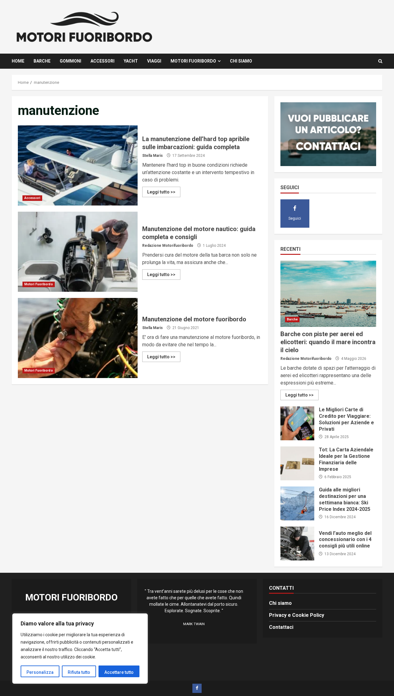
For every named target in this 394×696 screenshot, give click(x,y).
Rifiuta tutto (79, 672)
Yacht (131, 61)
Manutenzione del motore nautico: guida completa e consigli (78, 252)
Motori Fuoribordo (193, 61)
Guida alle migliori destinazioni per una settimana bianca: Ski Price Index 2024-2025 (297, 503)
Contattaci (281, 627)
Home (18, 61)
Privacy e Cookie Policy (296, 615)
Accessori (102, 61)
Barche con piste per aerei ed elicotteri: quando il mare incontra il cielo (328, 294)
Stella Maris (152, 155)
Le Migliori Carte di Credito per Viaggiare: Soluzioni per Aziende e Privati (297, 423)
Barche (42, 61)
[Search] (380, 61)
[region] (80, 648)
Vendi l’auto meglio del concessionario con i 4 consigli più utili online (297, 543)
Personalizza (40, 672)
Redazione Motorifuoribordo (167, 245)
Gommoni (70, 61)
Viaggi (154, 61)
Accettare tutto (119, 672)
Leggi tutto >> (161, 191)
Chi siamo (241, 61)
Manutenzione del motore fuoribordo (78, 338)
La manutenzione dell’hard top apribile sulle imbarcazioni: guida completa (78, 165)
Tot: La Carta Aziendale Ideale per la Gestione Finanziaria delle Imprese (297, 463)
